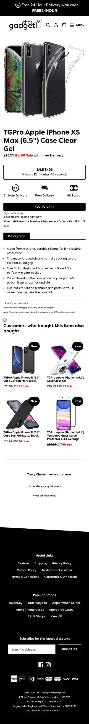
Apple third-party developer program (38, 307)
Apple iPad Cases (61, 610)
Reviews (23, 563)
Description (16, 236)
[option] (44, 485)
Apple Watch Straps (66, 603)
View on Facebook (44, 495)
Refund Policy (26, 570)
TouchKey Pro (37, 603)
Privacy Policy (61, 563)
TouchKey (15, 603)
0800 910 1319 (32, 692)
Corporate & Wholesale (61, 577)
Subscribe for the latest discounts (44, 639)
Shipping (41, 563)
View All (56, 616)
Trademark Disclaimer (57, 570)
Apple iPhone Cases (30, 610)
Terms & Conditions (25, 577)
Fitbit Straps (36, 616)
